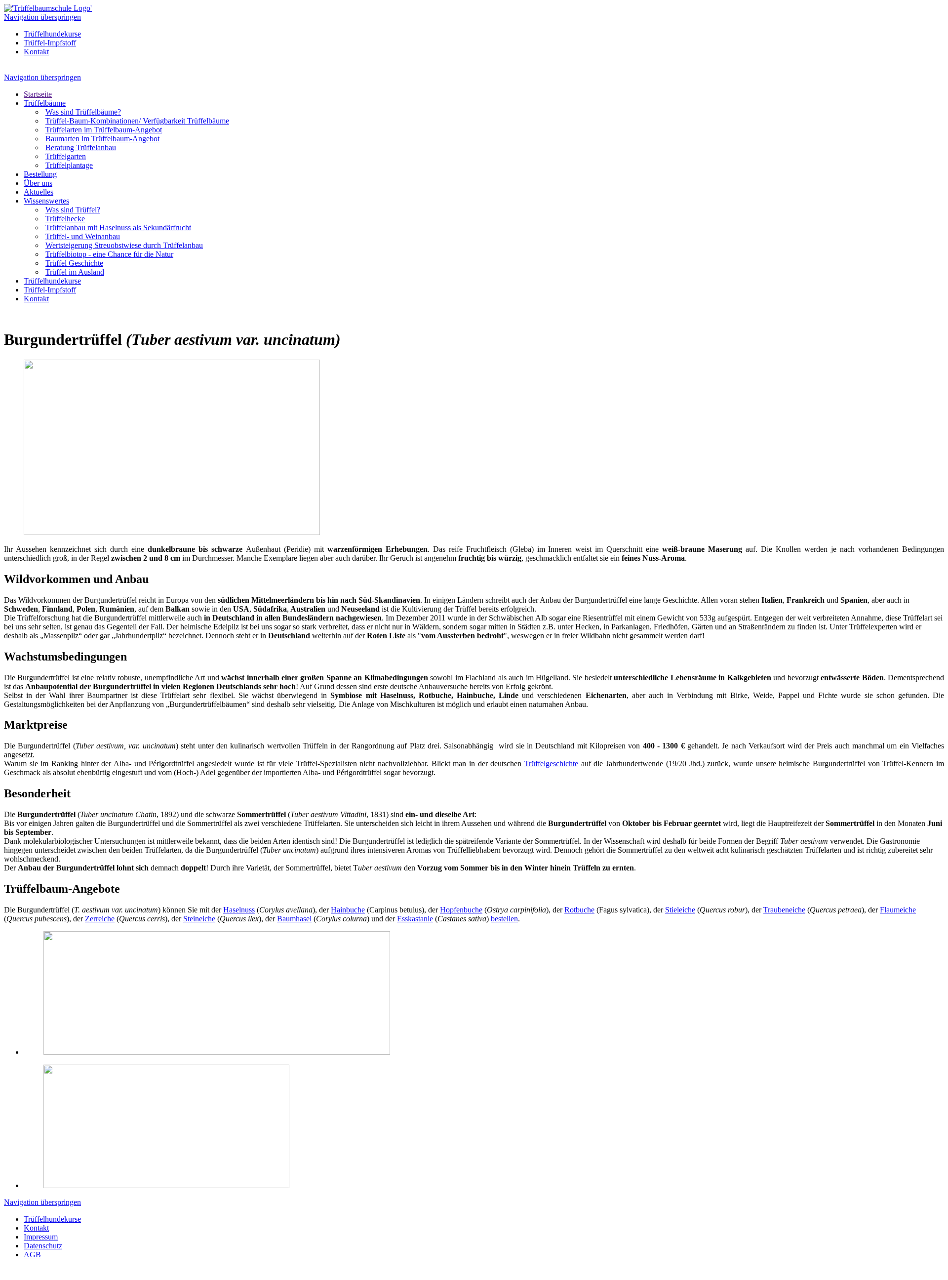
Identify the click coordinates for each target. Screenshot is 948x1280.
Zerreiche (100, 918)
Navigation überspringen (42, 17)
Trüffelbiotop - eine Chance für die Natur (109, 254)
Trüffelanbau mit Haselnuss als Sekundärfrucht (118, 227)
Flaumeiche (898, 910)
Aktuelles (38, 192)
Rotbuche (579, 910)
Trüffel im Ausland (74, 272)
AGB (32, 1254)
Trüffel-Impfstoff (50, 43)
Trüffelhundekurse (52, 34)
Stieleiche (680, 910)
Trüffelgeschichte (551, 763)
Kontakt (36, 51)
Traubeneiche (784, 910)
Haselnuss (239, 910)
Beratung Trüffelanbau (80, 147)
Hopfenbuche (461, 910)
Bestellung (40, 174)
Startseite (38, 94)
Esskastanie (415, 918)
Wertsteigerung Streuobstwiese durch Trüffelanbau (124, 245)
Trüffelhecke (65, 218)
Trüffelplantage (69, 165)
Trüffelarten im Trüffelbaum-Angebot (103, 129)
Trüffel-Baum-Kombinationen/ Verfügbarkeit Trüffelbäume (137, 121)
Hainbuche (348, 910)
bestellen (504, 918)
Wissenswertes (46, 201)
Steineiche (199, 918)
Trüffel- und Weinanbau (82, 236)
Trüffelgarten (65, 156)
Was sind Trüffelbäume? (83, 112)
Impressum (41, 1237)
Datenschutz (43, 1245)
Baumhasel (294, 918)
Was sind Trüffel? (72, 210)
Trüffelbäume (45, 103)
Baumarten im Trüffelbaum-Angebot (102, 138)
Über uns (38, 183)
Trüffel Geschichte (74, 263)
